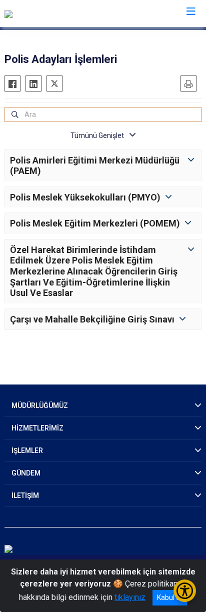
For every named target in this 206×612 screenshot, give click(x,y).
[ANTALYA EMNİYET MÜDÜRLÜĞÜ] (62, 14)
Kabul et (169, 598)
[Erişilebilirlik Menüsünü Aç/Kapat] (185, 591)
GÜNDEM (26, 473)
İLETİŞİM (25, 496)
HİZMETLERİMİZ (38, 428)
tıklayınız (130, 597)
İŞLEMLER (27, 450)
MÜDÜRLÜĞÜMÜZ (40, 406)
